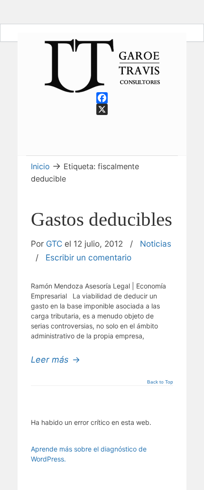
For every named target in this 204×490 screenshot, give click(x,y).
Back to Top (160, 382)
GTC (54, 244)
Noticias (155, 244)
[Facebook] (102, 98)
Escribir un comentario (88, 257)
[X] (102, 109)
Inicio (40, 166)
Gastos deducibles (101, 219)
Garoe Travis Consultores (102, 65)
